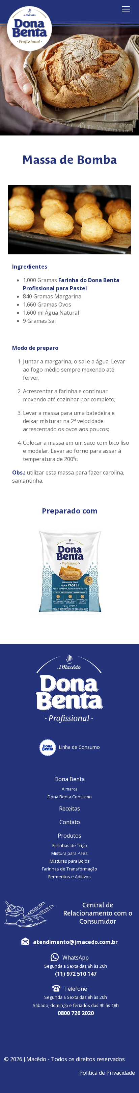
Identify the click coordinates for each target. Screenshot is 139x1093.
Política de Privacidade (107, 1072)
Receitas (69, 808)
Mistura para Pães (69, 853)
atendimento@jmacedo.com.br (75, 942)
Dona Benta (69, 779)
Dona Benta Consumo (70, 797)
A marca (70, 789)
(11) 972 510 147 (75, 974)
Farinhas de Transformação (69, 869)
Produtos (69, 835)
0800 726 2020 (76, 1013)
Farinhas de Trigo (69, 845)
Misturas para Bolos (70, 861)
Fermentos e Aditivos (69, 877)
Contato (69, 822)
